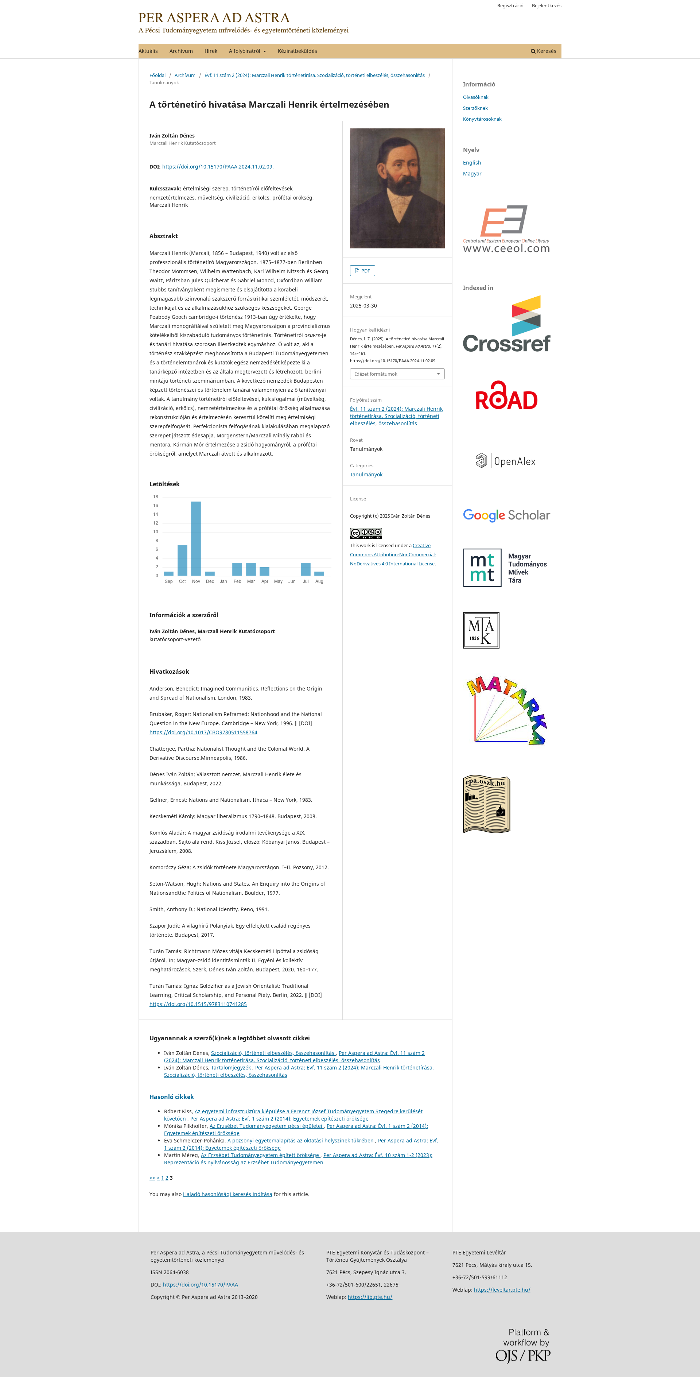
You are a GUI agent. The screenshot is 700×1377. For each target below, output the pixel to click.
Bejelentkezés (546, 5)
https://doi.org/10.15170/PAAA (200, 1284)
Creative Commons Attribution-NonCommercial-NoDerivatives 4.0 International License (393, 554)
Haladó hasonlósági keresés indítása (227, 1194)
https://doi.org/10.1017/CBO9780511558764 (203, 732)
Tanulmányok (366, 474)
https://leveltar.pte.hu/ (502, 1289)
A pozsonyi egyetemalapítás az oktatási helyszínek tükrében (301, 1140)
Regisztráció (510, 5)
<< (152, 1177)
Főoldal (157, 75)
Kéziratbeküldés (297, 50)
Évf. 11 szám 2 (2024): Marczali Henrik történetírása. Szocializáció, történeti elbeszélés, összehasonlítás (315, 75)
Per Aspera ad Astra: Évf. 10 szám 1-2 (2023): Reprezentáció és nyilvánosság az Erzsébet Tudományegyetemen (298, 1159)
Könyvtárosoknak (482, 119)
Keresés (546, 50)
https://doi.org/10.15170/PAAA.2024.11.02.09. (218, 166)
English (472, 162)
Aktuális (148, 50)
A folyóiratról (245, 50)
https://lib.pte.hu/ (370, 1296)
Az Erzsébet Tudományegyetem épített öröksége (260, 1155)
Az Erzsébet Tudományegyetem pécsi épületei (267, 1125)
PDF (365, 270)
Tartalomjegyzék (231, 1067)
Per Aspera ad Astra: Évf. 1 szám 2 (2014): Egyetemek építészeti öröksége (279, 1118)
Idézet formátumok (376, 374)
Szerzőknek (475, 108)
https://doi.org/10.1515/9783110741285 (198, 1004)
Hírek (211, 50)
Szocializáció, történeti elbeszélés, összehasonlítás (273, 1052)
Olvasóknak (476, 97)
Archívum (181, 50)
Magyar (472, 173)
